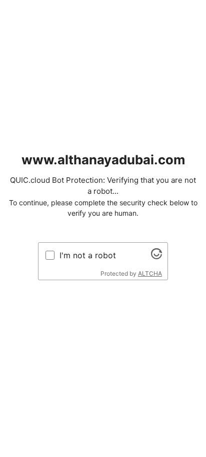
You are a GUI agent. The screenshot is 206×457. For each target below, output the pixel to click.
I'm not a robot (88, 255)
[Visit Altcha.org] (156, 256)
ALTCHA (150, 273)
